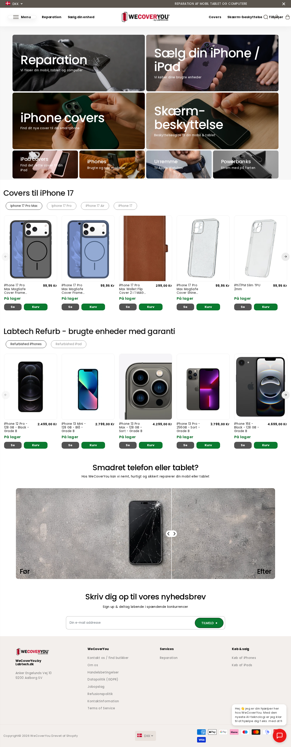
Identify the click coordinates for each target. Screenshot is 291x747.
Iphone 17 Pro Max (24, 206)
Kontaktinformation (103, 701)
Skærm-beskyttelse (244, 17)
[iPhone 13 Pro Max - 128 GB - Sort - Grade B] (145, 387)
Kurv (35, 307)
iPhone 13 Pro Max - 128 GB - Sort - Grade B (131, 427)
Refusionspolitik (100, 694)
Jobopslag (96, 687)
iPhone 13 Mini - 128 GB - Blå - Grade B (74, 427)
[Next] (285, 256)
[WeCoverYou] (145, 17)
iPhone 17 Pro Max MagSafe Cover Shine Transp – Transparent (187, 289)
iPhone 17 (125, 206)
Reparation (51, 17)
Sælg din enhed (81, 17)
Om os (93, 665)
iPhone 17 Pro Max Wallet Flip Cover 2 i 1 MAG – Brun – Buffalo (132, 289)
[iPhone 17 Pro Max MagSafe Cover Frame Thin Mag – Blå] (88, 248)
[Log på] (276, 17)
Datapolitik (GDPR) (103, 679)
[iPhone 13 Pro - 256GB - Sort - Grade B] (203, 387)
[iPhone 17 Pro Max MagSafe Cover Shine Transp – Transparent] (203, 248)
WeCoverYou (40, 736)
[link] (37, 652)
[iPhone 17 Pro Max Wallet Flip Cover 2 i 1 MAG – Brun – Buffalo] (145, 248)
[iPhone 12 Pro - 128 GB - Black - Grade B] (30, 387)
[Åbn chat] (279, 735)
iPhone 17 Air (95, 206)
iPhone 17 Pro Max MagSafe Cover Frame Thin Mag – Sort (16, 289)
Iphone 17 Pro (62, 206)
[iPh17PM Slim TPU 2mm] (260, 248)
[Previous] (6, 256)
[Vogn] (287, 17)
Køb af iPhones (244, 658)
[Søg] (265, 17)
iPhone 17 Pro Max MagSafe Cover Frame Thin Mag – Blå (73, 289)
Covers (215, 17)
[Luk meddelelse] (284, 4)
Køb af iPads (242, 665)
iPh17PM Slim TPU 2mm (247, 287)
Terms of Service (101, 708)
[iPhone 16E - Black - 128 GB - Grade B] (260, 387)
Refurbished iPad (69, 344)
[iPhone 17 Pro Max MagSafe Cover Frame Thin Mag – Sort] (30, 248)
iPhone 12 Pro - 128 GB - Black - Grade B (16, 427)
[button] (22, 17)
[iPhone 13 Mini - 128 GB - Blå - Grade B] (88, 387)
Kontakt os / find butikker (108, 658)
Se (13, 307)
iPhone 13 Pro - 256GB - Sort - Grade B (188, 427)
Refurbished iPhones (26, 344)
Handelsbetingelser (103, 672)
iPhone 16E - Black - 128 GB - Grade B (246, 427)
